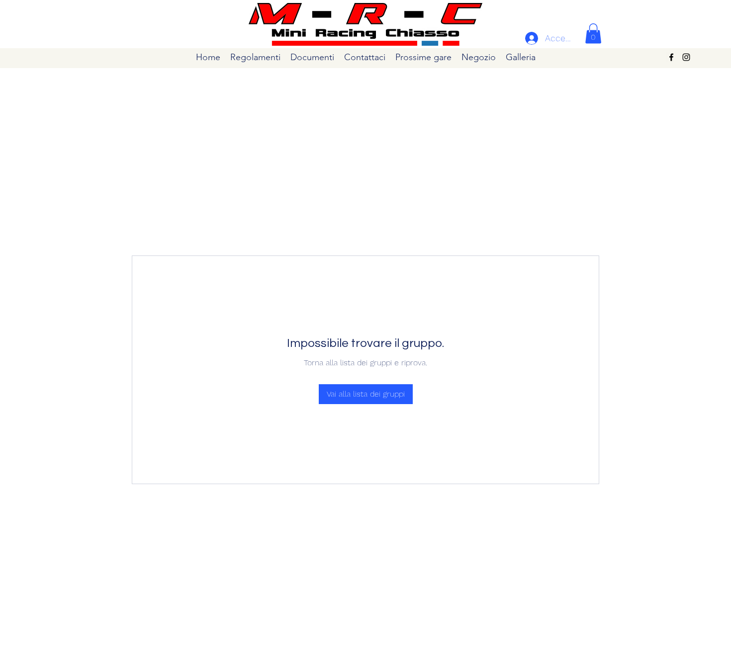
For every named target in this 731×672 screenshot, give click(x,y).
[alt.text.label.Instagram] (686, 57)
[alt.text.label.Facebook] (671, 57)
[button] (593, 33)
